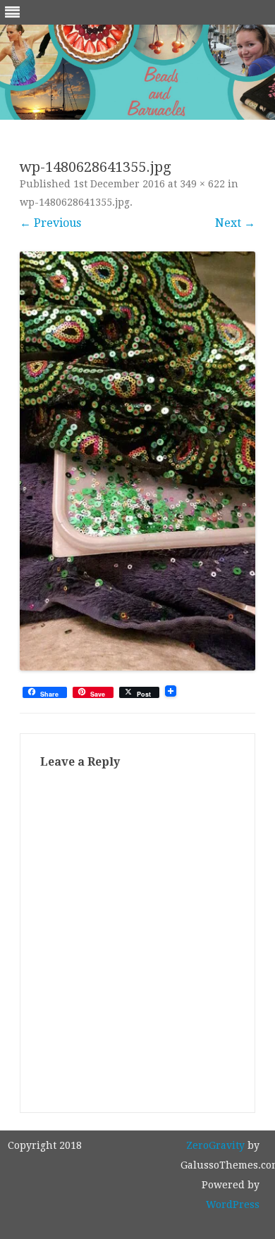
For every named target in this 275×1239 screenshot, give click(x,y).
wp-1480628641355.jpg (75, 202)
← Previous (50, 223)
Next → (235, 223)
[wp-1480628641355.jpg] (137, 461)
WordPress (232, 1204)
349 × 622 (202, 183)
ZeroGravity (215, 1145)
